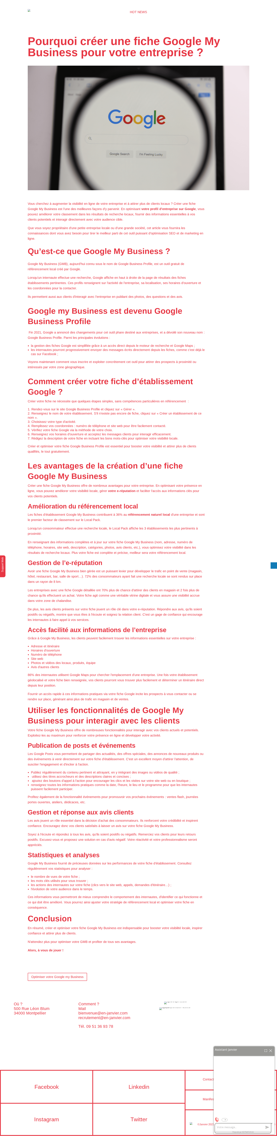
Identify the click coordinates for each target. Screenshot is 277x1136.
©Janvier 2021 (196, 1124)
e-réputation (126, 491)
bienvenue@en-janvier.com (103, 1013)
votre (145, 209)
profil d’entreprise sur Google (173, 209)
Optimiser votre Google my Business (57, 977)
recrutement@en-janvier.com (104, 1017)
